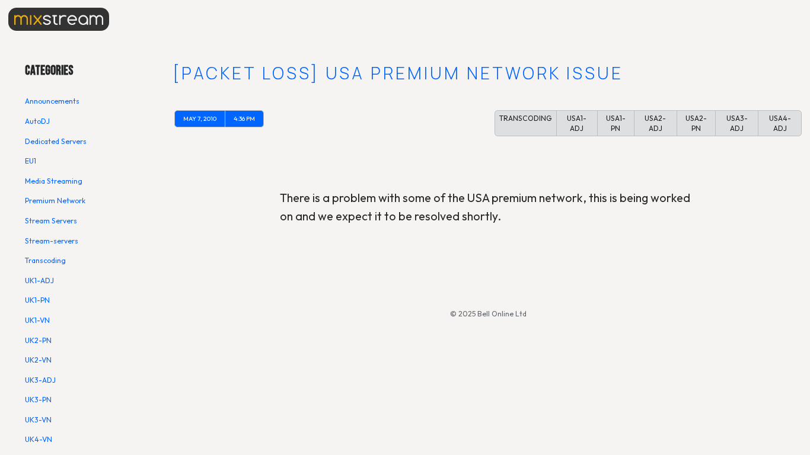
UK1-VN (37, 320)
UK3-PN (38, 399)
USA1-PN (616, 123)
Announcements (52, 101)
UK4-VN (38, 439)
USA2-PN (696, 123)
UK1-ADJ (39, 280)
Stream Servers (51, 220)
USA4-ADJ (780, 123)
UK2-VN (38, 359)
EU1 (30, 160)
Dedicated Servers (56, 141)
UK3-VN (38, 419)
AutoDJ (37, 121)
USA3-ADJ (737, 123)
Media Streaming (53, 181)
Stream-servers (51, 240)
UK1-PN (37, 300)
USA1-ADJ (576, 123)
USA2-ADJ (655, 123)
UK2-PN (38, 340)
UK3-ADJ (40, 380)
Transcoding (45, 260)
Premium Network (55, 200)
